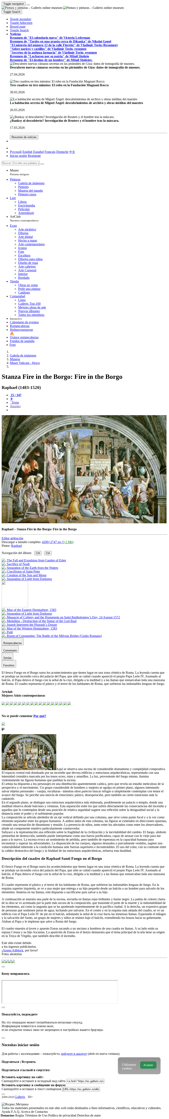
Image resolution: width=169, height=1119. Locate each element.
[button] (20, 19)
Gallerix (20, 1097)
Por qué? (39, 716)
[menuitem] (72, 152)
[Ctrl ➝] (29, 610)
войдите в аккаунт (74, 1053)
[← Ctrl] (27, 579)
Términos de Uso (36, 1115)
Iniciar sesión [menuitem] (18, 155)
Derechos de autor (89, 1115)
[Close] (42, 164)
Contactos (41, 1111)
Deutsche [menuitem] (62, 152)
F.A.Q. (16, 1111)
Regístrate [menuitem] (34, 155)
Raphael (16, 545)
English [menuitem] (27, 152)
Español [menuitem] (38, 152)
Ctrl (38, 553)
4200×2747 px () (57, 542)
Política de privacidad (62, 1115)
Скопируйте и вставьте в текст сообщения (31, 1089)
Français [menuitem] (50, 152)
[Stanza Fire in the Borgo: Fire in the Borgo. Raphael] (84, 522)
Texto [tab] (15, 402)
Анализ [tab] (15, 406)
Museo (19, 172)
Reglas (20, 1115)
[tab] (15, 395)
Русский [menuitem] (16, 152)
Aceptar (148, 1065)
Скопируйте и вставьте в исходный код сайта (33, 1081)
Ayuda (6, 1111)
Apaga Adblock (13, 950)
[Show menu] (28, 4)
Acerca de (28, 1111)
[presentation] (88, 410)
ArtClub (24, 218)
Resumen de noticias (24, 137)
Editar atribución (12, 538)
